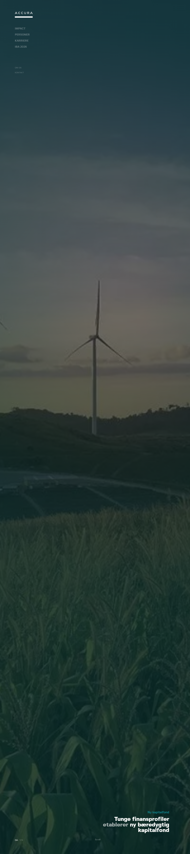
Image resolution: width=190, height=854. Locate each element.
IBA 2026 (21, 47)
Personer (22, 34)
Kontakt (19, 73)
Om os (18, 68)
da (16, 840)
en (21, 840)
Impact (20, 28)
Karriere (21, 41)
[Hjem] (24, 15)
